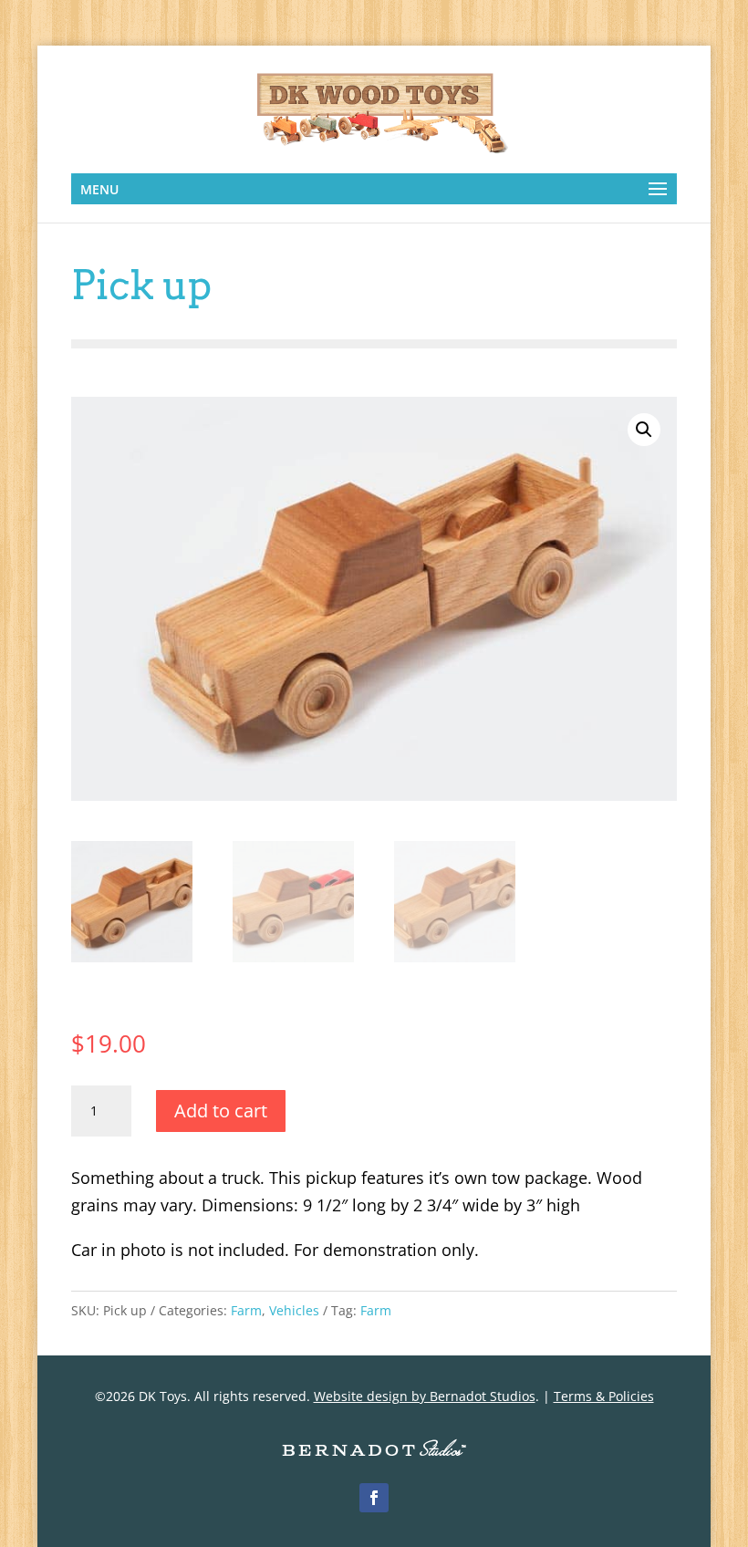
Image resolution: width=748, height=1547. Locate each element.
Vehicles (294, 1310)
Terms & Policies (604, 1396)
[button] (644, 429)
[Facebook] (374, 1497)
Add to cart (220, 1110)
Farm (246, 1310)
